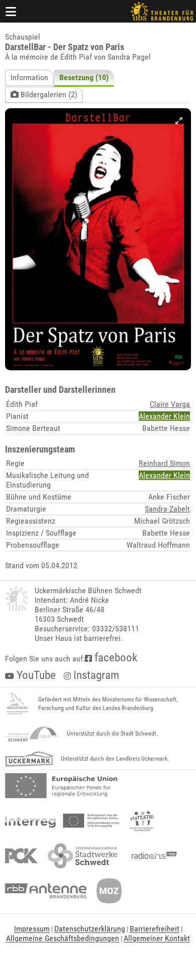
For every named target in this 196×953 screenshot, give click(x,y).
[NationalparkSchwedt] (32, 734)
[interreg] (62, 820)
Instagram (95, 675)
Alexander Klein (164, 416)
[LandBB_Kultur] (17, 704)
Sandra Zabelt (167, 509)
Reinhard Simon (164, 463)
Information (29, 77)
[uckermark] (29, 759)
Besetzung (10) (84, 77)
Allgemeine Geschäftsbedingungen (62, 938)
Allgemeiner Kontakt (157, 938)
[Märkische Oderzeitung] (109, 890)
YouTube (35, 675)
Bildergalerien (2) (48, 94)
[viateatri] (141, 820)
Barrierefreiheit (154, 928)
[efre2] (61, 785)
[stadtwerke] (82, 855)
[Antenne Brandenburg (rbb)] (45, 890)
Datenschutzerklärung (89, 928)
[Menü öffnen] (11, 11)
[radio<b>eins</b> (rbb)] (152, 855)
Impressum (32, 928)
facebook (114, 657)
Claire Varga (170, 404)
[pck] (21, 855)
